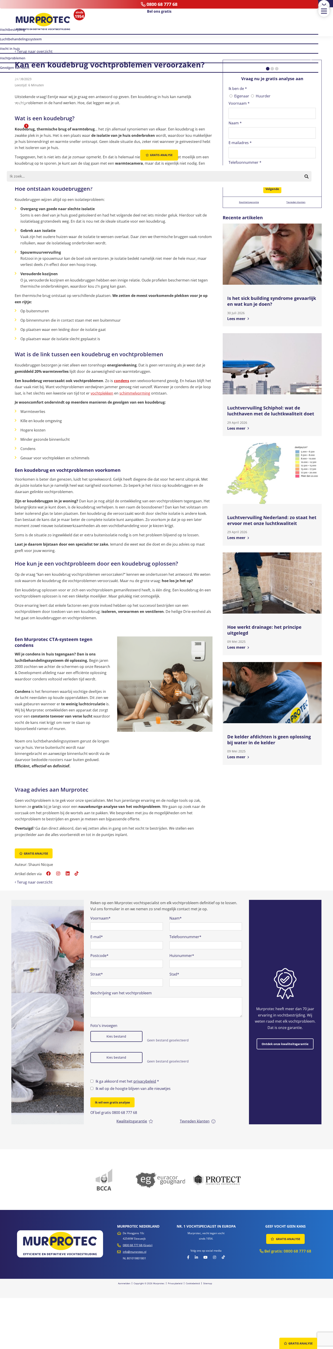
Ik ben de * (238, 88)
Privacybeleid (175, 1283)
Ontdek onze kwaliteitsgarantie (285, 1044)
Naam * (235, 122)
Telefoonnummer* (185, 936)
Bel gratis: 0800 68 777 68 (287, 1251)
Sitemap (207, 1283)
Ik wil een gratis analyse (112, 1102)
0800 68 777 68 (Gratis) (137, 1245)
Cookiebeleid (193, 1283)
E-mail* (96, 936)
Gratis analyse (36, 853)
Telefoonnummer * (245, 162)
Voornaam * (239, 103)
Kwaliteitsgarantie (249, 202)
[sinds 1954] (43, 22)
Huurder (263, 96)
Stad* (174, 974)
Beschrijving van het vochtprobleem (121, 992)
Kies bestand (116, 1036)
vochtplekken (102, 393)
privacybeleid (144, 1081)
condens (121, 380)
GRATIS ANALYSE (287, 1239)
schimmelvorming (134, 393)
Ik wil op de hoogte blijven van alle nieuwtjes (133, 1088)
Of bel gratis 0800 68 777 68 (113, 1112)
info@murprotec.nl (134, 1252)
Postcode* (99, 955)
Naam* (175, 918)
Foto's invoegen (103, 1025)
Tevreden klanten (295, 202)
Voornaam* (100, 918)
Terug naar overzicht (34, 51)
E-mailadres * (240, 142)
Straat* (96, 974)
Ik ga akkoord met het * (127, 1081)
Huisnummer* (181, 955)
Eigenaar (241, 96)
